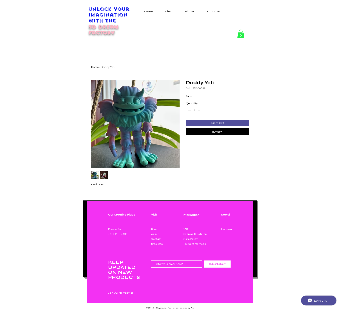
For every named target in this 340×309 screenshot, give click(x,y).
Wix (192, 308)
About (155, 234)
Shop (154, 229)
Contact (156, 239)
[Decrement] (188, 110)
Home (95, 67)
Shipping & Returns (195, 234)
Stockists (157, 244)
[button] (240, 34)
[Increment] (199, 110)
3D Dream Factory (103, 29)
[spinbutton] (194, 110)
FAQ (185, 229)
